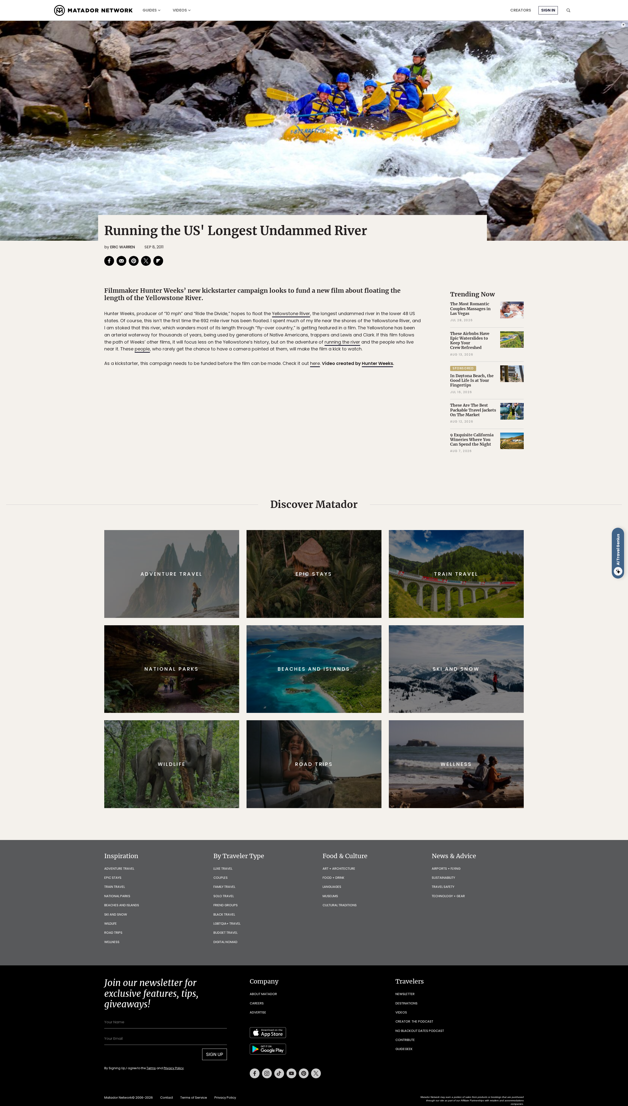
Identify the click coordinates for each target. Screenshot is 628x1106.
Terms (321, 586)
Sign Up (362, 573)
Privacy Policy (343, 586)
